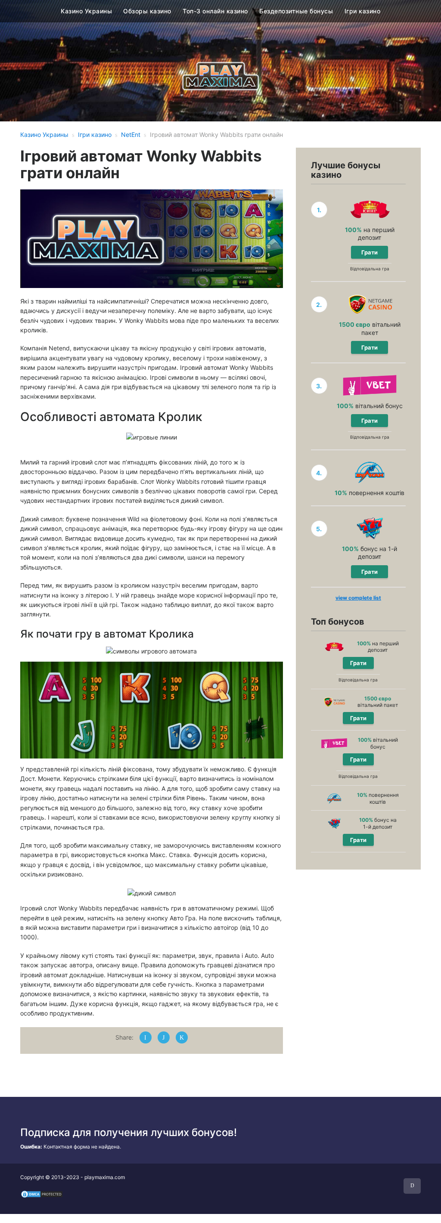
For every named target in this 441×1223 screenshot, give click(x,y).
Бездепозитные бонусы (296, 11)
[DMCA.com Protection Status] (41, 1194)
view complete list (358, 597)
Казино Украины (86, 11)
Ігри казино (363, 11)
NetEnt (130, 134)
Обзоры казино (147, 11)
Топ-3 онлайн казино (215, 11)
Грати (369, 252)
